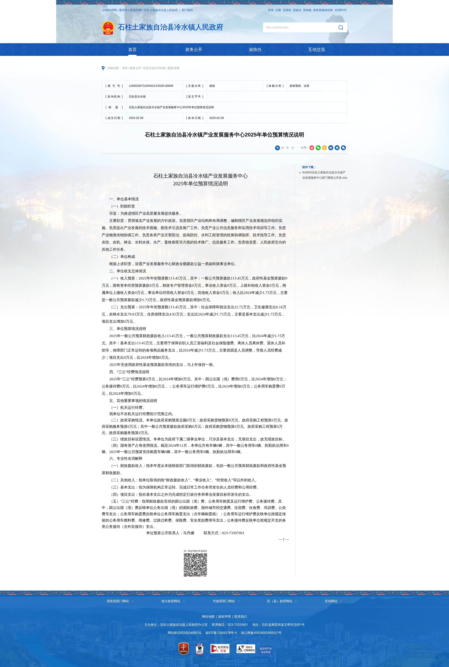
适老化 (297, 10)
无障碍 (287, 10)
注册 (278, 10)
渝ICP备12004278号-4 (221, 632)
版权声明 (224, 616)
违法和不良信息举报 (266, 650)
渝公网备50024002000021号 (261, 632)
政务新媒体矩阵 (323, 10)
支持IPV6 (340, 10)
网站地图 (208, 616)
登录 (271, 10)
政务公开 (193, 49)
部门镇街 (187, 10)
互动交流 (316, 49)
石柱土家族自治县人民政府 (161, 10)
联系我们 (240, 616)
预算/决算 (174, 68)
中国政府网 (110, 10)
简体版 (307, 10)
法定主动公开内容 (154, 68)
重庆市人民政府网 (130, 10)
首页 (132, 49)
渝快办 (255, 49)
